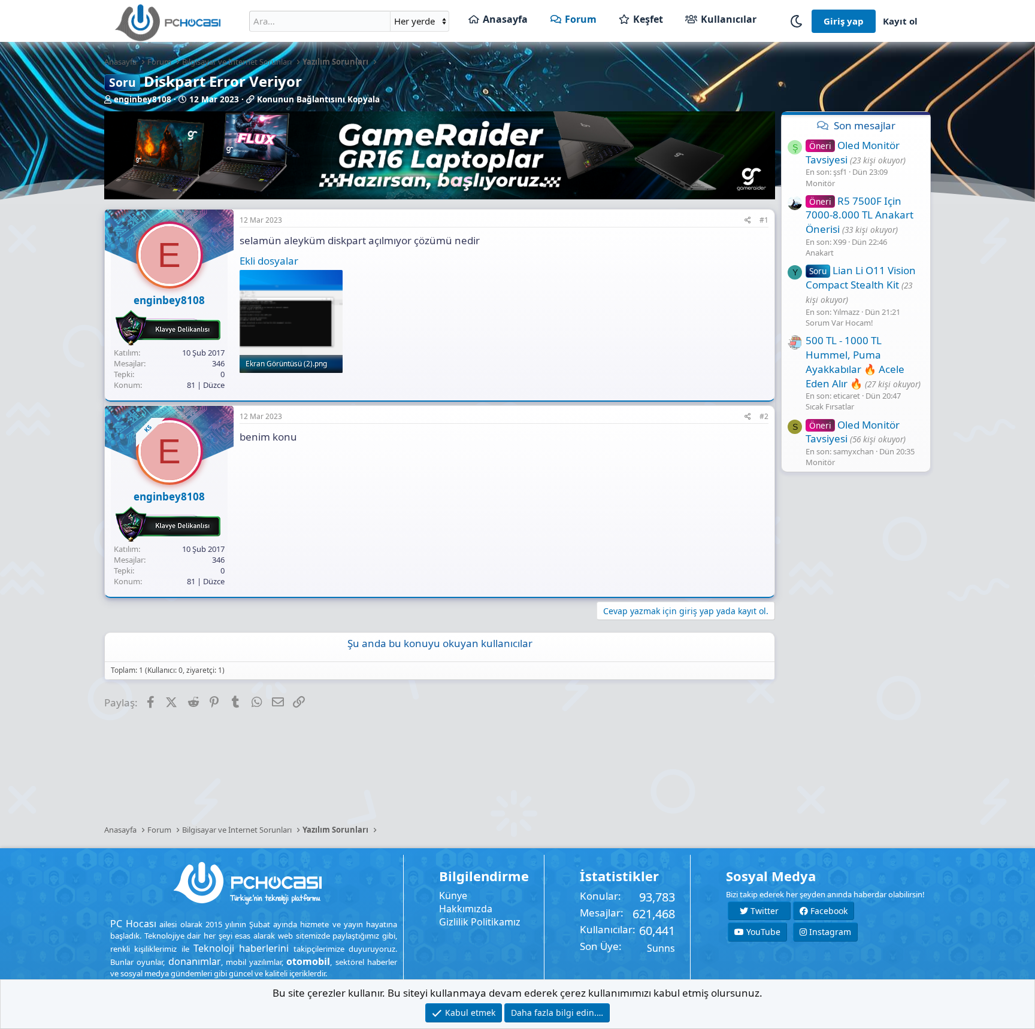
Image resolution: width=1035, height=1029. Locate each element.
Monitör (820, 183)
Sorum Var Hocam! (839, 322)
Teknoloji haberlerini (241, 948)
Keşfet (648, 19)
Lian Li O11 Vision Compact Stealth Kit (861, 277)
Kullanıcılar (728, 19)
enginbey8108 (142, 99)
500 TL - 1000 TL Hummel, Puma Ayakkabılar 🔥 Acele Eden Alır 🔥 (855, 361)
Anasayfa (505, 19)
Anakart (820, 252)
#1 (763, 220)
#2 (763, 416)
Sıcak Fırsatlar (830, 406)
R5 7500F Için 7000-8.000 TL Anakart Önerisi (859, 215)
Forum (581, 19)
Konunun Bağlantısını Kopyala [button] (318, 99)
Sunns (661, 948)
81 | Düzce (206, 385)
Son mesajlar (864, 125)
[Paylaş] (747, 220)
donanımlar (194, 961)
